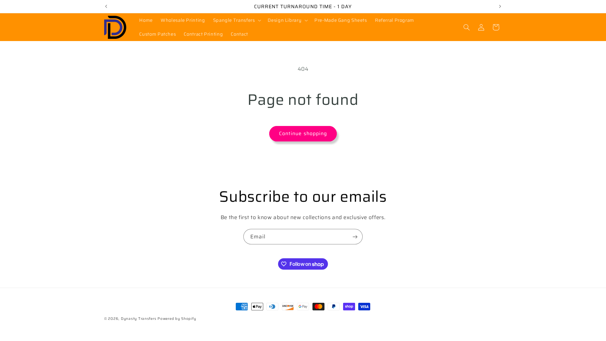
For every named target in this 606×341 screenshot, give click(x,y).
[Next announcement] (500, 6)
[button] (236, 20)
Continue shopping (303, 133)
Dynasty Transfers (139, 318)
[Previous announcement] (106, 6)
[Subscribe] (355, 236)
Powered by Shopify (176, 318)
